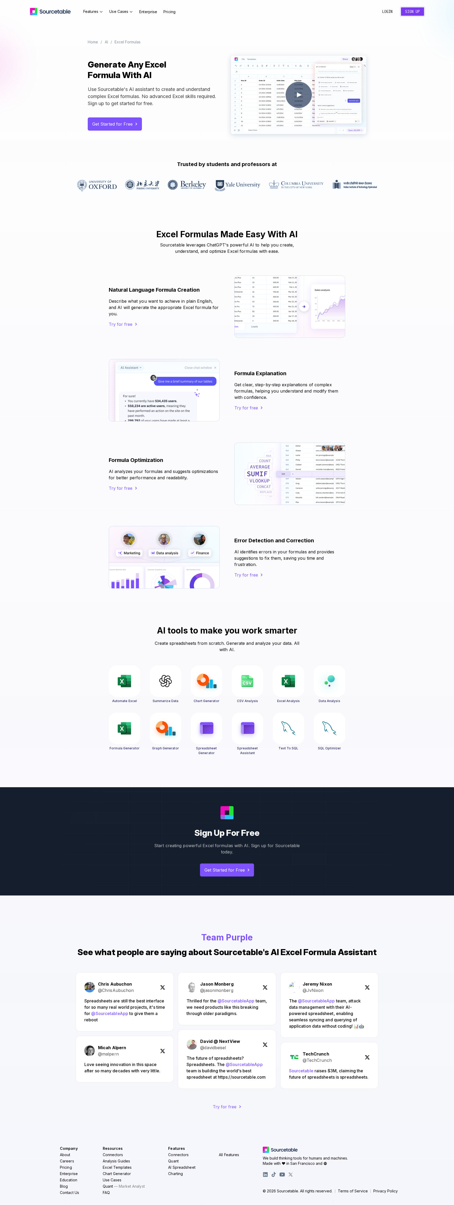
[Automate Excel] (124, 681)
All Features (229, 1154)
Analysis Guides (116, 1161)
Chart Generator (117, 1173)
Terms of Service (353, 1191)
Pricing (169, 11)
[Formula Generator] (124, 728)
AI (106, 42)
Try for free (120, 324)
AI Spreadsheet (181, 1167)
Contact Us (69, 1192)
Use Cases (118, 11)
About (65, 1154)
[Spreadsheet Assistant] (247, 728)
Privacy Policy (385, 1191)
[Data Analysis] (329, 681)
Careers (67, 1161)
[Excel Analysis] (288, 681)
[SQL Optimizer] (329, 728)
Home (93, 42)
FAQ (106, 1192)
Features (91, 11)
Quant (124, 1186)
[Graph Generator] (165, 728)
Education (68, 1180)
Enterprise (148, 11)
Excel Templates (117, 1167)
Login (387, 11)
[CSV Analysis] (247, 681)
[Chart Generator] (206, 681)
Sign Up (412, 11)
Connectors (113, 1154)
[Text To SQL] (288, 728)
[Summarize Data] (165, 681)
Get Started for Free (112, 124)
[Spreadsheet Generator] (206, 728)
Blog (64, 1186)
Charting (175, 1173)
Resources (113, 1148)
